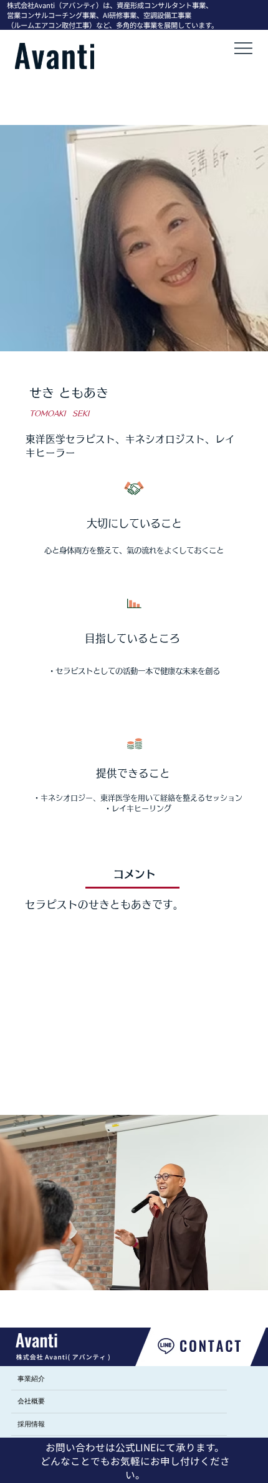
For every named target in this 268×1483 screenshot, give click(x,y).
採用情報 (31, 1424)
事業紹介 (31, 1378)
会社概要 (31, 1401)
